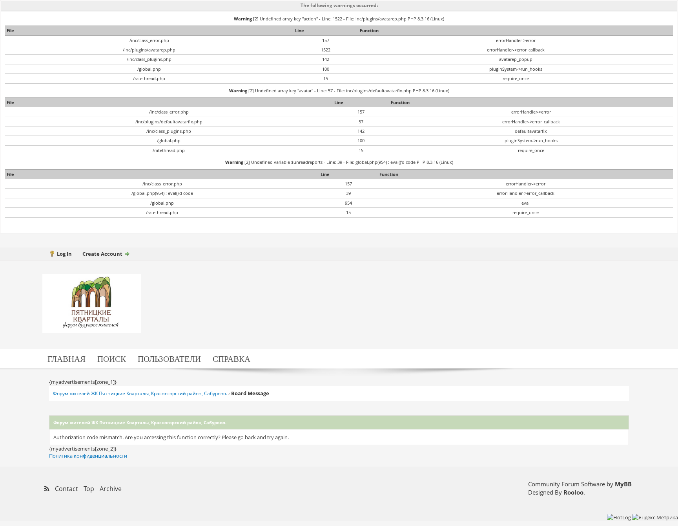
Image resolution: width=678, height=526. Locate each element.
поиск (111, 358)
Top (89, 489)
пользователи (169, 358)
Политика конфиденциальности (88, 455)
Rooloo (573, 492)
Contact (66, 489)
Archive (111, 489)
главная (66, 358)
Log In (64, 254)
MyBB (623, 484)
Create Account (102, 254)
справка (231, 358)
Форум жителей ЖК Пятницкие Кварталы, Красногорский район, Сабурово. (140, 393)
